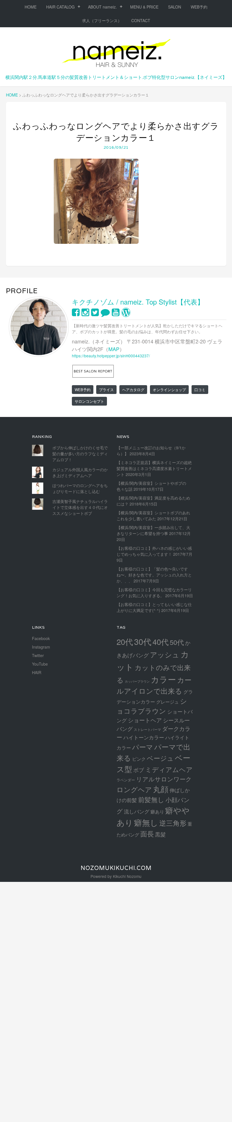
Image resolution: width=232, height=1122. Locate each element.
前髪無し (151, 799)
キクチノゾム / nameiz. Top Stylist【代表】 (138, 302)
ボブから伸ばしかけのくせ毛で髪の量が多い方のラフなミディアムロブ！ (80, 453)
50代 (177, 642)
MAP (113, 349)
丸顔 (160, 788)
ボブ (138, 769)
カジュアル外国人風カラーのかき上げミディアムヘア (80, 472)
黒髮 (160, 834)
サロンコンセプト (89, 401)
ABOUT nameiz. (102, 7)
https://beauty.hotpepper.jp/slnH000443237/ (111, 355)
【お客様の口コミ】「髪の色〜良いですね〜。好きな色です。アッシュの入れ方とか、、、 (154, 575)
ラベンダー (126, 780)
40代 (160, 641)
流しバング (136, 811)
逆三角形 (172, 823)
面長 (147, 833)
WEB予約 (199, 7)
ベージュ (160, 757)
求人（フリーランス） (102, 20)
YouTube (40, 664)
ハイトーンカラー (143, 737)
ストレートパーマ (147, 729)
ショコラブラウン (152, 706)
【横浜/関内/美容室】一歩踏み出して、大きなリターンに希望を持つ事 (153, 530)
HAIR (36, 672)
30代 (142, 641)
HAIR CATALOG (60, 7)
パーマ (142, 747)
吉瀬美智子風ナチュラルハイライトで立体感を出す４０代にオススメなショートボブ (80, 507)
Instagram (41, 647)
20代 (125, 641)
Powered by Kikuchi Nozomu (116, 876)
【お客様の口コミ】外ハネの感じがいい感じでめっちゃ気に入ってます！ (154, 551)
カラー (163, 679)
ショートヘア (145, 720)
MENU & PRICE (144, 7)
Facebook (41, 638)
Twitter (38, 655)
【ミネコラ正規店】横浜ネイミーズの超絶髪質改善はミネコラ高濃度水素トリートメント (154, 468)
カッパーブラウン (137, 681)
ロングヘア (134, 789)
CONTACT (140, 20)
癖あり (157, 811)
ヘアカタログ (133, 389)
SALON (174, 7)
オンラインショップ (169, 389)
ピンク (139, 758)
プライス (106, 389)
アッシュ (164, 654)
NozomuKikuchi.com (116, 868)
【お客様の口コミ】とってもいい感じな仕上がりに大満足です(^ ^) (154, 607)
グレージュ (167, 701)
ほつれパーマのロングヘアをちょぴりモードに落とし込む (80, 488)
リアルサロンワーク (164, 779)
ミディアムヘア (169, 769)
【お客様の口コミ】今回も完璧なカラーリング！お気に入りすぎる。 (154, 592)
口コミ (199, 389)
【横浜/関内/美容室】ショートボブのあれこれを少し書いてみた (153, 515)
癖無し (146, 822)
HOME (30, 7)
